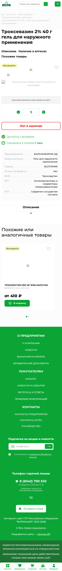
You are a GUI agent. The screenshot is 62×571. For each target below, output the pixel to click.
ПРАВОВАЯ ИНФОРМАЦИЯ (31, 399)
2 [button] (28, 316)
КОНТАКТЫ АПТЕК (31, 420)
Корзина (32, 569)
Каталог (7, 569)
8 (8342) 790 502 (33, 481)
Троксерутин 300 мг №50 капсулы (26, 285)
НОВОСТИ (31, 350)
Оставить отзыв (33, 508)
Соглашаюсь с (32, 455)
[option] (31, 70)
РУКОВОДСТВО (31, 426)
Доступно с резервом (20, 136)
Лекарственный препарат (17, 17)
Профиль (53, 569)
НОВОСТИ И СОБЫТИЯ (31, 385)
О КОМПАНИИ (31, 343)
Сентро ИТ (44, 534)
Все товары (25, 14)
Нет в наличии (31, 126)
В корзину (19, 303)
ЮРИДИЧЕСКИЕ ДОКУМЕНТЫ (31, 363)
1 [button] (26, 316)
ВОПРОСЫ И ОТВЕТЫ (31, 392)
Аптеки (42, 569)
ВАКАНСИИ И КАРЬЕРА (31, 356)
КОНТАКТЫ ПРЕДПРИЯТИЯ (31, 414)
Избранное (19, 569)
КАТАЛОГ (31, 378)
